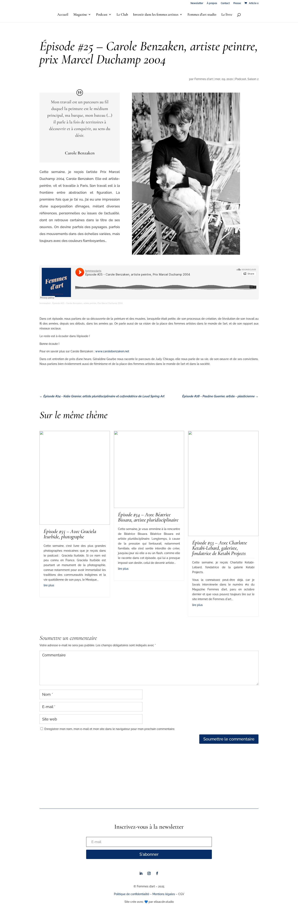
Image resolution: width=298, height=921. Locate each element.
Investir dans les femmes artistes (155, 15)
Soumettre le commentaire (228, 739)
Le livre (226, 15)
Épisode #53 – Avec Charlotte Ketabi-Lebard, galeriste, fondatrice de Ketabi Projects (219, 548)
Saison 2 (253, 79)
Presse (237, 3)
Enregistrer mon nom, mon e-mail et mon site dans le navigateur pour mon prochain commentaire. (109, 729)
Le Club (122, 15)
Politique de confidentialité (131, 894)
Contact (225, 3)
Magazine (80, 15)
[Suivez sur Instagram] (149, 873)
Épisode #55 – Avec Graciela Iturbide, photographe (70, 534)
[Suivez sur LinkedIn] (141, 873)
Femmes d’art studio (202, 15)
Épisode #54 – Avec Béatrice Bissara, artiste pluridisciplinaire (148, 517)
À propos (212, 3)
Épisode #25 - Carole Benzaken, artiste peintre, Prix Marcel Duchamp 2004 (87, 303)
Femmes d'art (203, 79)
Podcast (101, 15)
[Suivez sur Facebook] (157, 873)
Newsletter (197, 3)
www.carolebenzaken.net (112, 351)
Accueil (62, 15)
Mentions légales (163, 894)
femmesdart (45, 303)
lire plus (49, 585)
